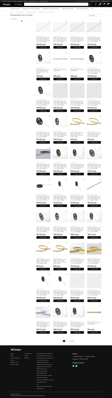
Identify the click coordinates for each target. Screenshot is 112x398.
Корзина (26, 355)
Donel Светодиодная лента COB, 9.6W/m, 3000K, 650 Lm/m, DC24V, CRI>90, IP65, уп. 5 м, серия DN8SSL (43, 198)
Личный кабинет (27, 353)
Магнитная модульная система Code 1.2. (45, 358)
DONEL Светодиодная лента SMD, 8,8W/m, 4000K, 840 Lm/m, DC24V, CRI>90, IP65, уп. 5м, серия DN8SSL (94, 71)
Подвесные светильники (68, 8)
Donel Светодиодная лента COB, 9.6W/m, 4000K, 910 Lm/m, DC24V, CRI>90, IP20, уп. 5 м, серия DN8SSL (94, 103)
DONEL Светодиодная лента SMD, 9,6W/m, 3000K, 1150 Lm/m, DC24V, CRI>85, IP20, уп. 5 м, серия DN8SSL (60, 134)
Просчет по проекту (44, 1)
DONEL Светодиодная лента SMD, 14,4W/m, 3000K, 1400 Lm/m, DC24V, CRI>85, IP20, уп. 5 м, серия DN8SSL (94, 166)
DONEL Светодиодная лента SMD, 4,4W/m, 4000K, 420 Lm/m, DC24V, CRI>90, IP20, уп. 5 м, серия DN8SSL (60, 39)
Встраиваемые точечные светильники (31, 8)
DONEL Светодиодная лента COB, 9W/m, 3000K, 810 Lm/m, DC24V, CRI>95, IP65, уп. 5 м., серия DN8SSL (94, 261)
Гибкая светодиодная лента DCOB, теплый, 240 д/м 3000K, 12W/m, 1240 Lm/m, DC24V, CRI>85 (59, 261)
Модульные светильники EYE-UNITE (44, 386)
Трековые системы (14, 8)
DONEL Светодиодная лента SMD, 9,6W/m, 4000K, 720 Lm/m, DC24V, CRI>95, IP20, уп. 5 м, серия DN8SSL (43, 229)
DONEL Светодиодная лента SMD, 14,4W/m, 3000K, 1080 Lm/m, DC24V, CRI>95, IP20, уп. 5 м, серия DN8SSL (60, 324)
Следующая (71, 341)
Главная (4, 1)
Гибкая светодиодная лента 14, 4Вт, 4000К (93, 323)
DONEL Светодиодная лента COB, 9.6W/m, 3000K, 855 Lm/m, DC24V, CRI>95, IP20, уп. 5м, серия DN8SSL (60, 166)
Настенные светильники (42, 373)
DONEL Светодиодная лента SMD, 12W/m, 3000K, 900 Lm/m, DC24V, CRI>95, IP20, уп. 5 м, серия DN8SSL (77, 229)
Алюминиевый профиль (42, 382)
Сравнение (26, 358)
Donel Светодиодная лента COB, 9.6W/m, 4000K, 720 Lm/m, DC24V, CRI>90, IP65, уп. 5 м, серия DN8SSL (94, 198)
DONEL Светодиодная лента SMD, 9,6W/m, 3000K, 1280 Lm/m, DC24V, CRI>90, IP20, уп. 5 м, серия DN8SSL (43, 293)
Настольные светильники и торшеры (44, 375)
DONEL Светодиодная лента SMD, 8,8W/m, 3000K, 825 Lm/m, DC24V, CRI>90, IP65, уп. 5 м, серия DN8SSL (43, 103)
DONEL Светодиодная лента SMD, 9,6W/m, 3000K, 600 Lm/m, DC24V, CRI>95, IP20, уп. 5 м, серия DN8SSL (60, 229)
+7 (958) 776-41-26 (105, 1)
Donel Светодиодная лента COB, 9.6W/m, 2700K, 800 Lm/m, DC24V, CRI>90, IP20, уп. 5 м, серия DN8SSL (77, 103)
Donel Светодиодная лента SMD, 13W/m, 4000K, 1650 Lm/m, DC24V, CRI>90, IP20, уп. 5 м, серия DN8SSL (94, 293)
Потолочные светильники (82, 8)
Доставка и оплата (33, 1)
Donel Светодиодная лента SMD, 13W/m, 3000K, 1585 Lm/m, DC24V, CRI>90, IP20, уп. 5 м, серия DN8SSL (77, 293)
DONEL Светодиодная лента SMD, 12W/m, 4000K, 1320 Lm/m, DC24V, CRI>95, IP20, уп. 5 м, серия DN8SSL (94, 229)
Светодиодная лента (31, 12)
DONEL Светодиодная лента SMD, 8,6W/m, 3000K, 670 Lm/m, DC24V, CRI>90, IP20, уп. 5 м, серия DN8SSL (60, 198)
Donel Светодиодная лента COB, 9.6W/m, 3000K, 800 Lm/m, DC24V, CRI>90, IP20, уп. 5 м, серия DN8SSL (60, 103)
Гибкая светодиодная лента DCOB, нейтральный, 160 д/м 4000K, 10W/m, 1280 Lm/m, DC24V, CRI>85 (94, 134)
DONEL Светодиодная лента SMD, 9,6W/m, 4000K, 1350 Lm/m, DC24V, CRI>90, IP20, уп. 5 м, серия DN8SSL (60, 293)
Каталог (19, 4)
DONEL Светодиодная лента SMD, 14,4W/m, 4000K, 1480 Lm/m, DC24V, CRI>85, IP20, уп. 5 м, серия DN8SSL (77, 166)
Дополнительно (20, 12)
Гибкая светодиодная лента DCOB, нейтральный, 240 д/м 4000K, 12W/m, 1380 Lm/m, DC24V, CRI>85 (43, 261)
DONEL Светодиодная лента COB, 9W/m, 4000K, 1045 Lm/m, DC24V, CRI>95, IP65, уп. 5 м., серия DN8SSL (77, 261)
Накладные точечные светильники (51, 8)
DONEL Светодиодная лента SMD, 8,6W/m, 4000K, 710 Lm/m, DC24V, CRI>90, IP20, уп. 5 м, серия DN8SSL (77, 198)
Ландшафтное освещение (42, 377)
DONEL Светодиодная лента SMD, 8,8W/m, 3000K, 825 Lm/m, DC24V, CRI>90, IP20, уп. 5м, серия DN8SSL (77, 39)
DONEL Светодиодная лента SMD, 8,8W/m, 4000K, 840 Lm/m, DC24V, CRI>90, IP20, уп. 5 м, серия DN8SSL (94, 39)
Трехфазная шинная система (43, 362)
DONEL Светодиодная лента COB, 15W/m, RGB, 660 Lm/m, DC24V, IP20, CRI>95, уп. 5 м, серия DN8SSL (43, 324)
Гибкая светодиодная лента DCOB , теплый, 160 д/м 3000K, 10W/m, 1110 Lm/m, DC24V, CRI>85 (76, 134)
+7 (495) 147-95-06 (94, 1)
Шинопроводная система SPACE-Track (45, 353)
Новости (9, 1)
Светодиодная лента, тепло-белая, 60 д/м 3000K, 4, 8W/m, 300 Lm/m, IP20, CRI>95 (43, 71)
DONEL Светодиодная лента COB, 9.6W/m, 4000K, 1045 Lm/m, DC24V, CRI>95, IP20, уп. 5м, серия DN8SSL (43, 166)
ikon (37, 384)
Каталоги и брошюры (17, 1)
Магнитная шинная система (42, 360)
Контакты (26, 1)
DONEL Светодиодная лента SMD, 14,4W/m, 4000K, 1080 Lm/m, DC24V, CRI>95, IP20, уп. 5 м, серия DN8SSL (77, 324)
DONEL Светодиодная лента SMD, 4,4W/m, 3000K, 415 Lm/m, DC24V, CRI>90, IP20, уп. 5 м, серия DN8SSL (43, 39)
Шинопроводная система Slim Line (44, 355)
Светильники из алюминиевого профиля (45, 379)
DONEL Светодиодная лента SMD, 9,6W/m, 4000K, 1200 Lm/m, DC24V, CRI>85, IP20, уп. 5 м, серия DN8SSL (43, 134)
